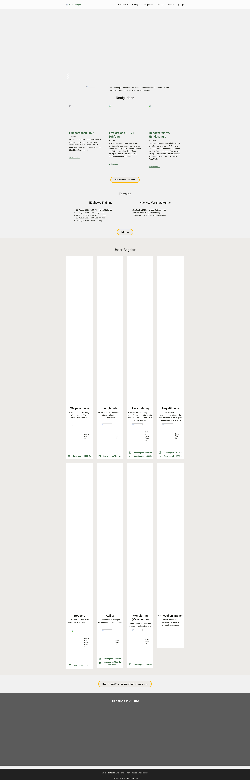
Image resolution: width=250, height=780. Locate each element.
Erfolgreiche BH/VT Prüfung (121, 134)
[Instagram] (178, 5)
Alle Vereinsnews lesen (125, 180)
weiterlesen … (74, 158)
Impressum (125, 773)
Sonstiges (160, 5)
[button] (127, 4)
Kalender (125, 232)
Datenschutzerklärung (110, 773)
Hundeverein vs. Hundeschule (159, 134)
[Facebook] (183, 5)
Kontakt (171, 5)
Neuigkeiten (148, 5)
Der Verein (122, 5)
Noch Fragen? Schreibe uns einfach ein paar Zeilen (125, 684)
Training (135, 5)
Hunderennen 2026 (81, 133)
